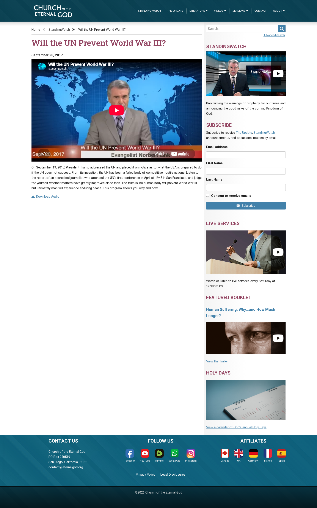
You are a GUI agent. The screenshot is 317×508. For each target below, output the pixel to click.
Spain (282, 460)
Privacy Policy (145, 474)
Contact (260, 10)
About (277, 10)
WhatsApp (174, 460)
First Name (214, 163)
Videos (218, 10)
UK (238, 460)
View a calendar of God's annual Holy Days (236, 427)
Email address (217, 147)
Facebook (130, 460)
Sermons (238, 10)
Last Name (214, 179)
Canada (225, 460)
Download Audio (47, 196)
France (268, 460)
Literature (197, 10)
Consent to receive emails (231, 196)
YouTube (145, 460)
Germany (253, 460)
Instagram (191, 460)
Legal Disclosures (172, 474)
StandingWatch (149, 10)
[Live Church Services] (246, 251)
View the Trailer (217, 361)
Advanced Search (274, 35)
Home (35, 30)
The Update (175, 10)
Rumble (159, 460)
